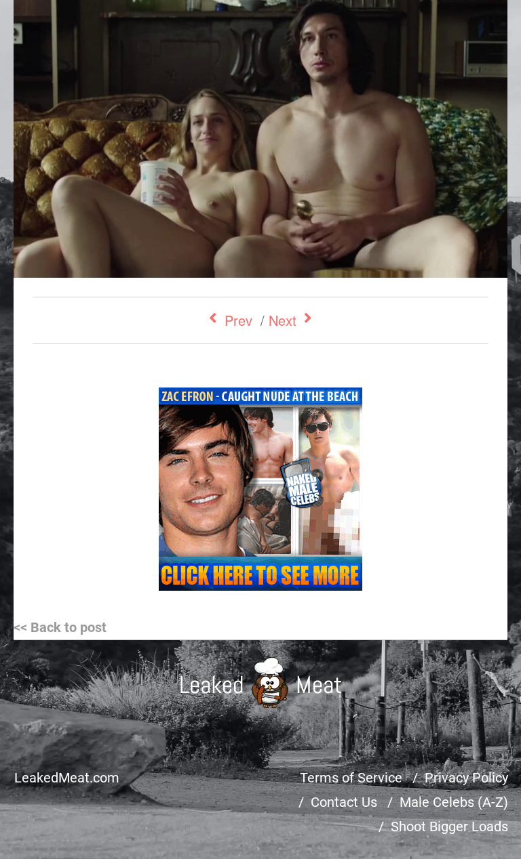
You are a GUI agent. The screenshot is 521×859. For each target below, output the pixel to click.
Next (283, 320)
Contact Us (344, 802)
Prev (238, 320)
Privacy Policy (466, 778)
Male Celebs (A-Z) (454, 802)
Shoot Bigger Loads (449, 826)
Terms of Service (351, 778)
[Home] (261, 682)
